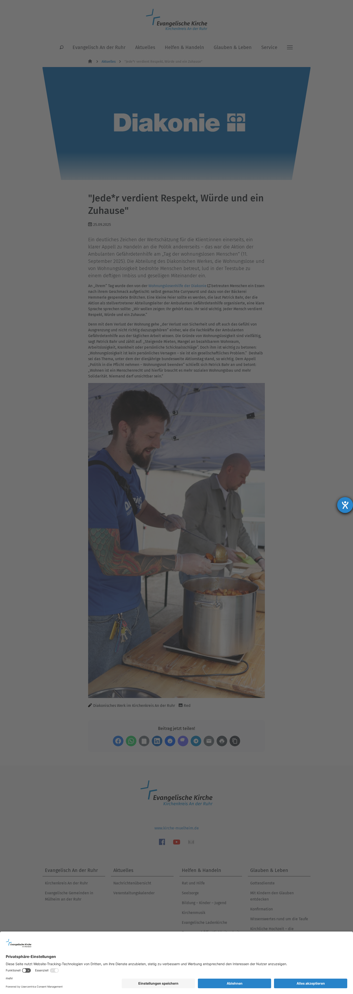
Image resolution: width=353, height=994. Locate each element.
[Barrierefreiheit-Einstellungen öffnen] (345, 505)
